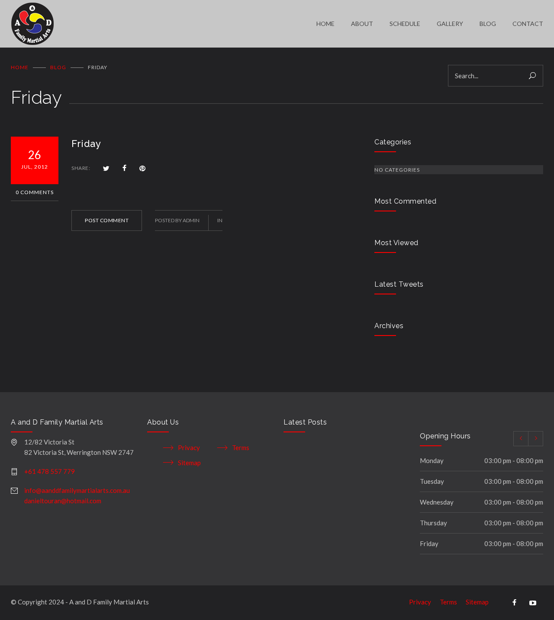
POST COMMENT (107, 220)
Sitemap (189, 463)
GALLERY (450, 23)
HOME (325, 23)
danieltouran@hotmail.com (62, 501)
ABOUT (362, 23)
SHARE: (80, 168)
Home (20, 67)
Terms (240, 447)
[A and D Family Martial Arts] (163, 23)
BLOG (488, 23)
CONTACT (527, 23)
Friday (86, 143)
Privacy (189, 447)
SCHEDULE (405, 23)
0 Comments (35, 192)
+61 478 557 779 (49, 471)
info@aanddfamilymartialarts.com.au (77, 490)
